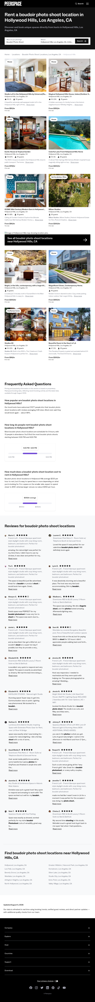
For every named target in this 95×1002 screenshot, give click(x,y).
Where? (43, 40)
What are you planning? (14, 40)
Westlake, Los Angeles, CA (15, 876)
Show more (30, 105)
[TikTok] (58, 987)
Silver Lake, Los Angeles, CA (60, 872)
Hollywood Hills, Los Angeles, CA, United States (57, 42)
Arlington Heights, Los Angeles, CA (18, 880)
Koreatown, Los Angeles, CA (60, 869)
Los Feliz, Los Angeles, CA (15, 869)
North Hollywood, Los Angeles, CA (18, 883)
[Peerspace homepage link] (13, 3)
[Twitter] (42, 987)
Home (7, 54)
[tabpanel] (25, 75)
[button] (22, 41)
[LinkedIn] (47, 987)
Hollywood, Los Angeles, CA (16, 865)
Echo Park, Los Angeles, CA (59, 880)
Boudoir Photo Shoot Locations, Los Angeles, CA (41, 54)
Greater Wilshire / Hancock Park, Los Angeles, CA (68, 865)
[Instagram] (36, 987)
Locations (16, 54)
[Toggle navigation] (87, 4)
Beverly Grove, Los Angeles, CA (17, 872)
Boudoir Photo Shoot (15, 42)
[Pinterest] (53, 987)
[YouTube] (64, 987)
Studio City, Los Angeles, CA (60, 876)
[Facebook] (30, 987)
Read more (12, 558)
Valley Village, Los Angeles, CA (60, 883)
